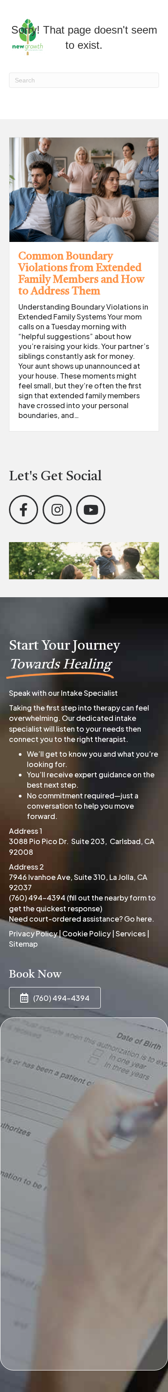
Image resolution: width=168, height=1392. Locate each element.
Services (131, 933)
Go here (138, 918)
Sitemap (23, 943)
